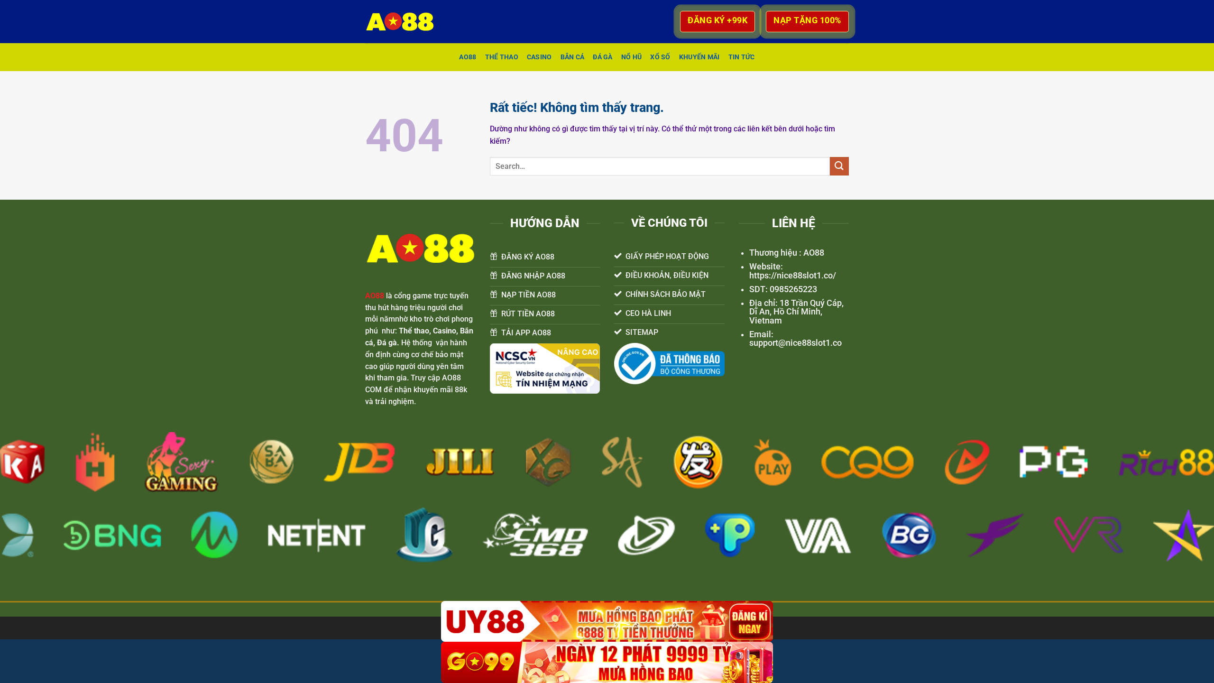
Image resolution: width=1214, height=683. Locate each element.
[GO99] (607, 662)
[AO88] (404, 21)
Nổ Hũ (631, 57)
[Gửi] (839, 166)
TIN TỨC (741, 57)
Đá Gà (602, 57)
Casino (539, 57)
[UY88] (607, 621)
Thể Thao (501, 57)
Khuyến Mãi (699, 57)
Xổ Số (660, 57)
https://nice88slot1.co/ (792, 275)
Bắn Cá (573, 57)
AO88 (467, 57)
